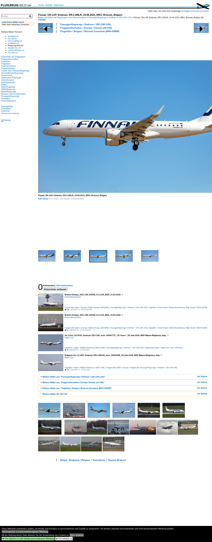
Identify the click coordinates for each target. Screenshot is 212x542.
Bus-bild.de (12, 39)
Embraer (113, 17)
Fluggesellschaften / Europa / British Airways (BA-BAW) (87, 307)
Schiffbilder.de (13, 43)
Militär (4, 84)
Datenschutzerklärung (10, 113)
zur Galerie (202, 376)
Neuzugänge (7, 106)
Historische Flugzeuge (11, 78)
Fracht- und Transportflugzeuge (15, 71)
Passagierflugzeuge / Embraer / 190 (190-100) (85, 24)
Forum (41, 5)
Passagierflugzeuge (98, 17)
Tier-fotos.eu (13, 53)
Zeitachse (5, 111)
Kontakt (48, 5)
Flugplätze (6, 64)
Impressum (59, 5)
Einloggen (186, 11)
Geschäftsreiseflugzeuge (12, 73)
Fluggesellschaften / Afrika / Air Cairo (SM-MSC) (164, 348)
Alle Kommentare (64, 285)
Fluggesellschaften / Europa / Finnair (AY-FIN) (86, 28)
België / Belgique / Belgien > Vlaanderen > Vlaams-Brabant (93, 460)
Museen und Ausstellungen (13, 94)
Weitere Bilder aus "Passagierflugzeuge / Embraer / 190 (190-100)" (73, 377)
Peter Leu (69, 338)
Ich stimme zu (64, 538)
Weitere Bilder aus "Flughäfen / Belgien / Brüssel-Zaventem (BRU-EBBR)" (77, 388)
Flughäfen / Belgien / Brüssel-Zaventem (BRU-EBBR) (89, 31)
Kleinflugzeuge (8, 82)
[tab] (123, 376)
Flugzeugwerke (8, 68)
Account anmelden (200, 11)
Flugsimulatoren (8, 66)
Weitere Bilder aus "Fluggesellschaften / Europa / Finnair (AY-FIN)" (73, 382)
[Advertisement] (98, 46)
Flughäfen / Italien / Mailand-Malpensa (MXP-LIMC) (85, 348)
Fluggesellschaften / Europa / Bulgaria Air (122, 368)
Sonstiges (5, 98)
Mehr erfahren (76, 535)
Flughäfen (5, 61)
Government (6, 75)
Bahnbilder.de (13, 36)
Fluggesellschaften (9, 59)
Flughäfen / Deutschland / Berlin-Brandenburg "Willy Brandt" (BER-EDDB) (177, 307)
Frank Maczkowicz (73, 297)
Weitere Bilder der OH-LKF (54, 394)
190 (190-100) (125, 17)
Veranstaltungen (8, 101)
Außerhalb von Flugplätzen (13, 57)
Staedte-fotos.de (14, 48)
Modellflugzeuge (8, 91)
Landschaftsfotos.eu (16, 50)
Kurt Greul (43, 199)
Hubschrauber (7, 80)
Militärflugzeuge (8, 89)
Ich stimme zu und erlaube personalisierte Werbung (28, 538)
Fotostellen (6, 109)
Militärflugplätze (8, 87)
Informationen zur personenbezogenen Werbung (25, 531)
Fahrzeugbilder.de (15, 41)
